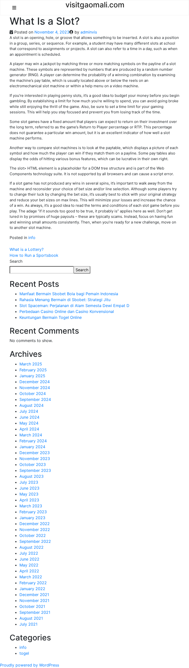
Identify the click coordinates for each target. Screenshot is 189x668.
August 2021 (31, 618)
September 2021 (34, 612)
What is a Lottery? (27, 249)
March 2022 (30, 576)
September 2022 (35, 541)
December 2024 (34, 381)
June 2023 (29, 488)
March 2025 (30, 363)
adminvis (88, 32)
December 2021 (34, 594)
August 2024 (31, 405)
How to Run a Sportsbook (34, 255)
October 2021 (32, 606)
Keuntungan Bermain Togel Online (50, 317)
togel (24, 653)
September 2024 (35, 399)
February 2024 (33, 440)
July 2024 (28, 411)
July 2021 (28, 624)
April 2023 (29, 499)
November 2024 (34, 387)
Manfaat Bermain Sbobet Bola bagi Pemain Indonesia (68, 293)
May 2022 (28, 565)
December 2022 (34, 523)
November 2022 (34, 529)
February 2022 (33, 582)
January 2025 (32, 375)
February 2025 (33, 369)
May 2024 (28, 423)
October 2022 (32, 535)
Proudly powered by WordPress (29, 665)
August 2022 (31, 547)
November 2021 (34, 600)
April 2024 (29, 429)
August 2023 (31, 476)
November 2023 (34, 458)
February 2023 (33, 511)
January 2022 (32, 588)
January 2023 (32, 517)
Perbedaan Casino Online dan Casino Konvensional (66, 311)
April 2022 (29, 570)
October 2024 (32, 393)
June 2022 (29, 559)
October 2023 (32, 464)
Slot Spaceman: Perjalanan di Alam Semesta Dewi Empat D (74, 305)
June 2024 (29, 417)
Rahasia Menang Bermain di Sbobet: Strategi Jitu (64, 299)
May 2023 (28, 494)
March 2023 (30, 505)
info (31, 237)
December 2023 (34, 452)
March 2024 (30, 434)
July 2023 (28, 482)
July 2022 (28, 553)
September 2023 (35, 470)
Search (16, 261)
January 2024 (32, 446)
